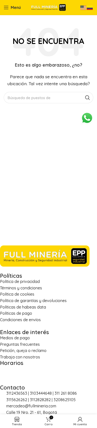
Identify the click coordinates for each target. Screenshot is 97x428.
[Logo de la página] (48, 6)
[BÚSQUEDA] (87, 97)
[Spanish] (90, 7)
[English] (83, 7)
